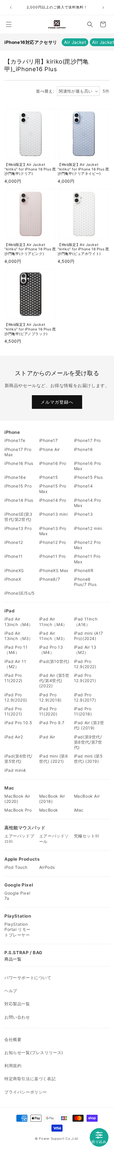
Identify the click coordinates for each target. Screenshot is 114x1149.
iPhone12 (13, 542)
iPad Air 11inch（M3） (53, 636)
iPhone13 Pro (18, 528)
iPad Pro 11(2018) (83, 711)
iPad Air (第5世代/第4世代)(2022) (54, 680)
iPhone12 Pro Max (87, 545)
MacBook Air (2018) (52, 799)
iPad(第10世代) (54, 661)
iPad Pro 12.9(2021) (85, 678)
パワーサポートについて (27, 977)
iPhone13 (83, 514)
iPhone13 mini (53, 514)
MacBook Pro (18, 810)
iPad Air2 (13, 736)
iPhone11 (13, 556)
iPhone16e (15, 477)
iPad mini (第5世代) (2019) (88, 759)
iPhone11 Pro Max (87, 559)
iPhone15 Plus (88, 477)
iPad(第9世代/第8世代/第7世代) (88, 742)
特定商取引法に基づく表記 (30, 1078)
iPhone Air (49, 449)
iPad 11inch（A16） (86, 621)
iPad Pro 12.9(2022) (85, 664)
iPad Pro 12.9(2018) (50, 697)
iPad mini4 (15, 770)
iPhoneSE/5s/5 (19, 593)
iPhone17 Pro (87, 440)
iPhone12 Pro (52, 542)
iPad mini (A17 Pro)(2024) (88, 636)
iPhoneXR (84, 570)
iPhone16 (83, 449)
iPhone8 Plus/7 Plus (85, 582)
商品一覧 (12, 958)
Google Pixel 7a (17, 896)
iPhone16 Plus (18, 463)
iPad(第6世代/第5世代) (18, 759)
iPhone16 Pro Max (87, 466)
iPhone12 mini (88, 528)
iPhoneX (12, 579)
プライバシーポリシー (25, 1091)
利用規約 (12, 1065)
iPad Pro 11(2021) (13, 711)
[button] (8, 24)
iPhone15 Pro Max (52, 488)
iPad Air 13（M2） (85, 650)
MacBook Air (87, 796)
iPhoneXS (14, 570)
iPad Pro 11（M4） (16, 650)
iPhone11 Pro (52, 556)
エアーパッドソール (54, 838)
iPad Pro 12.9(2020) (15, 697)
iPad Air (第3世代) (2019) (89, 725)
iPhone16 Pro (52, 463)
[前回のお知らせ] (10, 7)
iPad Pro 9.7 (52, 722)
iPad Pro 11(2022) (13, 678)
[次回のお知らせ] (103, 7)
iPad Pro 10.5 (18, 722)
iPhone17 (48, 440)
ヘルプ (10, 990)
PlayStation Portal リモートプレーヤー (17, 929)
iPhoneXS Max (54, 570)
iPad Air (47, 736)
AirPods (47, 867)
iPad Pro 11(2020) (48, 711)
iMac (79, 810)
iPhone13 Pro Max (52, 531)
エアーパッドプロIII (19, 838)
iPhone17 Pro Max (17, 452)
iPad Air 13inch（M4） (18, 621)
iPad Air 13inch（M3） (18, 636)
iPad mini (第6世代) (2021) (53, 759)
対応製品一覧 (17, 1003)
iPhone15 (48, 477)
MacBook (48, 810)
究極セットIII (86, 835)
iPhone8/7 (49, 579)
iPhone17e (14, 440)
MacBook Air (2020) (17, 799)
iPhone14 (83, 485)
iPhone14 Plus (18, 500)
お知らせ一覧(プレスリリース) (33, 1052)
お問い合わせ (17, 1017)
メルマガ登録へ (57, 402)
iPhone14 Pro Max (87, 503)
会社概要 (12, 1039)
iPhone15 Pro (18, 485)
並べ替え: (45, 91)
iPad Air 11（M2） (15, 664)
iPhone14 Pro (52, 500)
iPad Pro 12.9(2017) (85, 697)
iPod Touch (15, 867)
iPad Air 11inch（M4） (53, 621)
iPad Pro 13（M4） (51, 650)
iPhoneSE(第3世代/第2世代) (18, 517)
